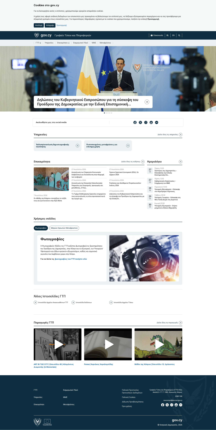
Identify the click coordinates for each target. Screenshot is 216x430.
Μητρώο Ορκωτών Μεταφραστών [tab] (64, 228)
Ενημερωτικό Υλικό (80, 43)
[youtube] (151, 122)
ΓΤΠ (37, 43)
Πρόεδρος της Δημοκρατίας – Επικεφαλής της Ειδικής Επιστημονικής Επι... (166, 173)
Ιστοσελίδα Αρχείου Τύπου (123, 302)
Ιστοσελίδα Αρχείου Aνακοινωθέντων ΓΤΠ (53, 302)
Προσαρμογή (61, 25)
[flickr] (156, 122)
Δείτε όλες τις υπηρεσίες (168, 134)
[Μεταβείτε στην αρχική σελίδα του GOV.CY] (43, 35)
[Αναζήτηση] (179, 35)
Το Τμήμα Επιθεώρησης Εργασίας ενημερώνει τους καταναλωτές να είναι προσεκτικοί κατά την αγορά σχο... (89, 196)
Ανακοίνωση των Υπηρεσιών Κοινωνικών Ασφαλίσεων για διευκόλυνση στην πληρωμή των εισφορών (88, 174)
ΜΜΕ (94, 43)
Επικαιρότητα (62, 43)
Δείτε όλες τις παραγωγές (167, 323)
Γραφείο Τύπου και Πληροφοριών (73, 35)
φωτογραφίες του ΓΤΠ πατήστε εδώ (71, 259)
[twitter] (140, 122)
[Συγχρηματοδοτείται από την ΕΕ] (47, 422)
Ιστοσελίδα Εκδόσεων (84, 302)
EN (173, 35)
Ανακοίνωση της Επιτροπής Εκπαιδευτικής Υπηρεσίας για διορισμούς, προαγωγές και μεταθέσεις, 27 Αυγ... (87, 185)
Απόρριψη (50, 25)
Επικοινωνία (158, 35)
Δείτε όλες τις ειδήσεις (130, 162)
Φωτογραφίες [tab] (40, 228)
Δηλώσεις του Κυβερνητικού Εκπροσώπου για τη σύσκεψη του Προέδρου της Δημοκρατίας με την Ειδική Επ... (126, 196)
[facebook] (135, 122)
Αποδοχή (38, 25)
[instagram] (145, 122)
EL (168, 35)
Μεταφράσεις (105, 43)
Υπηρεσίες (49, 43)
